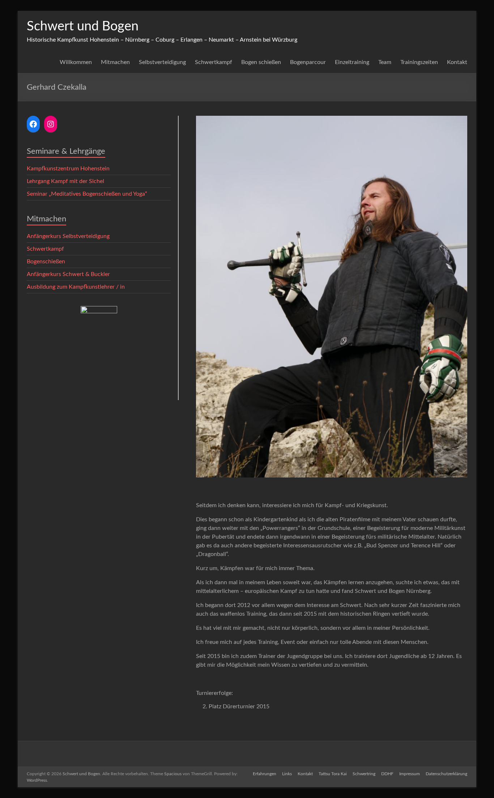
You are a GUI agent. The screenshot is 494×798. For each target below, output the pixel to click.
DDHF (387, 774)
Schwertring (364, 774)
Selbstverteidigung (162, 62)
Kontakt (457, 62)
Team (384, 62)
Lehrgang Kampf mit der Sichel (65, 181)
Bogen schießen (261, 62)
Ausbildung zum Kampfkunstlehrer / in (76, 287)
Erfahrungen (264, 774)
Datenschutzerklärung (446, 774)
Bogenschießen (46, 261)
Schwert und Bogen (83, 26)
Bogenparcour (308, 62)
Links (287, 774)
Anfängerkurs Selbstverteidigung (68, 236)
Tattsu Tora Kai (333, 774)
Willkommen (76, 62)
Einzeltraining (352, 62)
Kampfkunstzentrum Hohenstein (68, 168)
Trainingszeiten (419, 62)
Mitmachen (115, 62)
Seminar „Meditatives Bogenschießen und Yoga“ (87, 194)
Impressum (409, 774)
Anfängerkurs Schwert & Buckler (68, 274)
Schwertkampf (213, 62)
